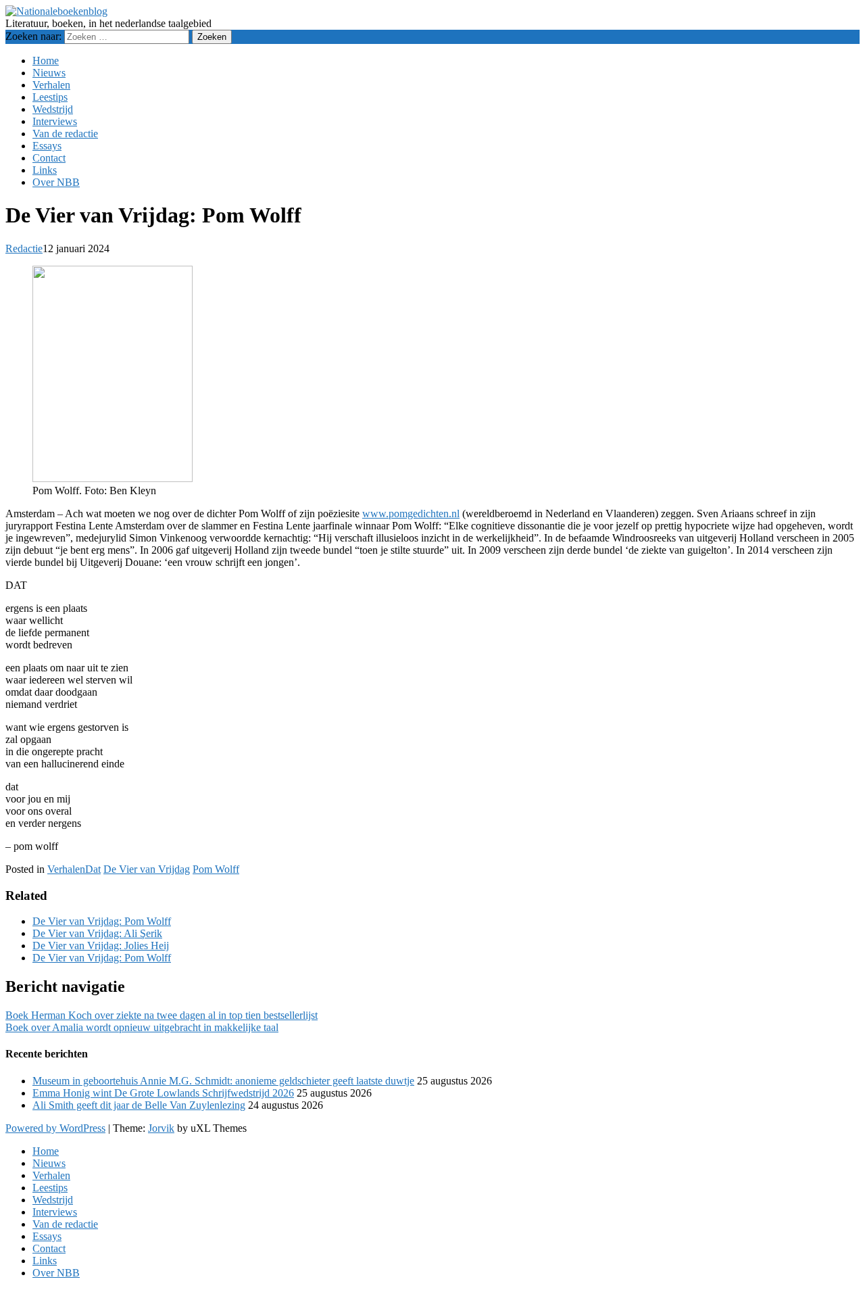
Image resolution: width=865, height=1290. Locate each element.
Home (45, 60)
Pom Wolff (216, 869)
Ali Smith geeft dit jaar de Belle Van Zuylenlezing (138, 1105)
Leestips (50, 97)
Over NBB (56, 182)
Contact (49, 158)
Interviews (54, 121)
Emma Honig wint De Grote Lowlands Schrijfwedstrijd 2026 (163, 1093)
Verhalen (51, 85)
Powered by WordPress (55, 1128)
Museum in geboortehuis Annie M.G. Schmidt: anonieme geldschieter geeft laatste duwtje (223, 1080)
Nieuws (49, 72)
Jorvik (161, 1128)
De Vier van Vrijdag (146, 869)
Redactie (24, 248)
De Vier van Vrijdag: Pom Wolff (101, 921)
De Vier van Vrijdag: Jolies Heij (100, 945)
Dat (93, 869)
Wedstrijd (52, 109)
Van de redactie (65, 133)
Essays (46, 145)
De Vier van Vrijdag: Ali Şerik (97, 933)
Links (44, 170)
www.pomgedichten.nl (411, 513)
